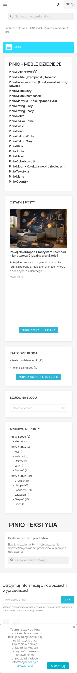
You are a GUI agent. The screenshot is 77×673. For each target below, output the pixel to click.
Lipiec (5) (20, 504)
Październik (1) (23, 490)
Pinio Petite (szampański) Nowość (32, 77)
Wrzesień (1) (22, 494)
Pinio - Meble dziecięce (35, 64)
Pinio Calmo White (21, 136)
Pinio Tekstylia (19, 171)
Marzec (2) (21, 441)
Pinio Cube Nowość (22, 161)
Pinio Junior (17, 151)
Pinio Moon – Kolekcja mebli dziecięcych (36, 166)
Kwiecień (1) (21, 456)
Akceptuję (58, 666)
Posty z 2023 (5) (20, 447)
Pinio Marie (16, 176)
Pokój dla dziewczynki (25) (28, 360)
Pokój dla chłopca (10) (25, 367)
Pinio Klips (16, 146)
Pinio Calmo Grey (21, 141)
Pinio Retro (16, 116)
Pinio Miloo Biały (20, 91)
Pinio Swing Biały (21, 106)
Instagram (16, 622)
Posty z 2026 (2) (20, 436)
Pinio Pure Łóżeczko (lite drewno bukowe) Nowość (38, 84)
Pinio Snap (16, 131)
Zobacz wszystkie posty (38, 330)
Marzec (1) (21, 461)
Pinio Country (18, 182)
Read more (16, 276)
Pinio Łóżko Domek (22, 121)
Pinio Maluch (17, 156)
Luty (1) (19, 465)
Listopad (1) (21, 485)
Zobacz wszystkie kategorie (39, 377)
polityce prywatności (27, 664)
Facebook (6, 622)
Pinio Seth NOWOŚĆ (23, 72)
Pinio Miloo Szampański (25, 96)
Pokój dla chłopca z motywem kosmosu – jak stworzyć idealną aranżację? (38, 254)
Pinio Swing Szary (21, 111)
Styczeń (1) (21, 470)
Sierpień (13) (22, 499)
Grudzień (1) (22, 480)
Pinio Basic (16, 126)
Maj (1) (18, 451)
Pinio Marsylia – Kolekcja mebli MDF (33, 101)
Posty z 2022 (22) (21, 476)
